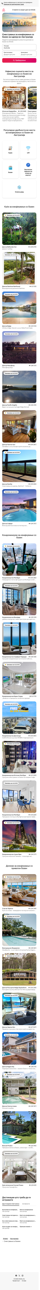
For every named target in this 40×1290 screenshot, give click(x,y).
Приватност (16, 1281)
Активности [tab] (26, 1204)
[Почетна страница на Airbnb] (3, 10)
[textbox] (11, 54)
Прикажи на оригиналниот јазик (14, 4)
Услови (24, 1281)
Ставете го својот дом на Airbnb (23, 10)
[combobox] (19, 48)
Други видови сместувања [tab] (10, 1204)
